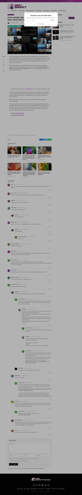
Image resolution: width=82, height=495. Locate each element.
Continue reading (41, 23)
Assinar (52, 20)
